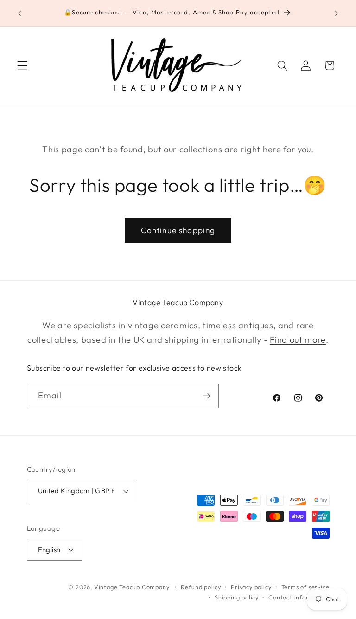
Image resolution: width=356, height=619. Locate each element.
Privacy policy (251, 587)
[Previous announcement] (19, 13)
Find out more (298, 339)
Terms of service (305, 587)
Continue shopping (178, 230)
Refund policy (201, 587)
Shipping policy (237, 597)
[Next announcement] (336, 13)
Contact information (298, 597)
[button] (22, 66)
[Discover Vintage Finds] (206, 396)
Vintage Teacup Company (132, 587)
